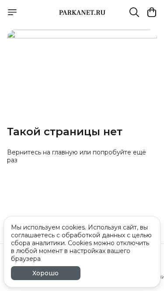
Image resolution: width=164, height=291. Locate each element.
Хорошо (45, 273)
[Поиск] (134, 12)
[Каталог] (12, 12)
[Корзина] (152, 12)
